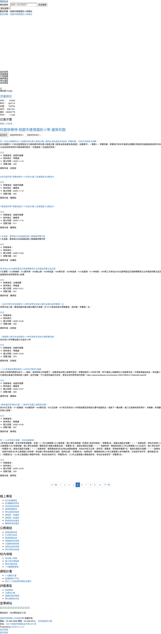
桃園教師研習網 (12, 540)
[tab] (80, 74)
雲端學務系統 (11, 537)
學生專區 (4, 80)
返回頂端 (4, 629)
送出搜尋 (42, 4)
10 (100, 484)
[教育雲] (21, 607)
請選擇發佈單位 (33, 135)
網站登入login (6, 90)
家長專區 (4, 82)
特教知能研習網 (12, 546)
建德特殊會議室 (12, 520)
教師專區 (4, 78)
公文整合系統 (11, 534)
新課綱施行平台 (12, 578)
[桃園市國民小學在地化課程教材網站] (4, 607)
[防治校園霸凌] (16, 607)
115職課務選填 (11, 566)
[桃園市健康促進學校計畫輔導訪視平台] (29, 607)
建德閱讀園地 (11, 509)
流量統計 (6, 96)
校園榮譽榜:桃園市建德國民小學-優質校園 (33, 129)
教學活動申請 (11, 563)
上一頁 (54, 484)
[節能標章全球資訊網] (14, 607)
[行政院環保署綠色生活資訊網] (9, 607)
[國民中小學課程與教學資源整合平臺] (26, 607)
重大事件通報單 (12, 561)
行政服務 (4, 76)
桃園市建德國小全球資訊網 (12, 618)
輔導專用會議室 (12, 523)
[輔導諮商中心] (24, 607)
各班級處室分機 (44, 621)
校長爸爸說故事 (12, 506)
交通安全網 (10, 592)
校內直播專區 (11, 500)
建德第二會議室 (12, 517)
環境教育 (9, 590)
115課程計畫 (10, 575)
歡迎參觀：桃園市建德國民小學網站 (16, 14)
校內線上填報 (11, 558)
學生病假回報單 (12, 511)
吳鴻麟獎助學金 (12, 503)
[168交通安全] (1, 607)
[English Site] (1, 88)
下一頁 (107, 484)
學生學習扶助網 (12, 549)
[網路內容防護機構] (6, 607)
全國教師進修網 (12, 543)
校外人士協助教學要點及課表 (18, 581)
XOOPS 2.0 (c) (17, 626)
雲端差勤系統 (11, 532)
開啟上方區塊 (6, 123)
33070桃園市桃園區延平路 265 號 (21, 623)
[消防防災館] (11, 607)
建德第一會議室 (12, 514)
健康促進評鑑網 (12, 595)
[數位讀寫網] (19, 607)
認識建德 (4, 74)
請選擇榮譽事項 (16, 135)
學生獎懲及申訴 (12, 598)
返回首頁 (4, 71)
